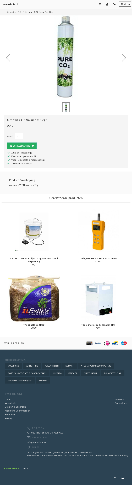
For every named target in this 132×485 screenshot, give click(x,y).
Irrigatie (72, 373)
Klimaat (10, 12)
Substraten (90, 373)
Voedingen (13, 365)
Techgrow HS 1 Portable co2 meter (98, 258)
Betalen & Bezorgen (15, 406)
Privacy (9, 418)
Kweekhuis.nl (10, 4)
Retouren (10, 414)
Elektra (57, 373)
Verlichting (32, 365)
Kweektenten (52, 365)
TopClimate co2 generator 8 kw (98, 324)
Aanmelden (121, 402)
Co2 (19, 12)
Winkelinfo (10, 402)
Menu (126, 4)
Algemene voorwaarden (17, 410)
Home (8, 399)
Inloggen (119, 399)
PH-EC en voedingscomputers (96, 365)
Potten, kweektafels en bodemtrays (27, 373)
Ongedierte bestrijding (20, 380)
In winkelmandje (20, 145)
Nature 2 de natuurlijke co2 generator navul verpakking (34, 260)
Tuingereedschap (113, 373)
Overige (43, 380)
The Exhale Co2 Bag (34, 324)
